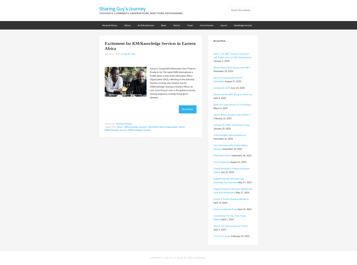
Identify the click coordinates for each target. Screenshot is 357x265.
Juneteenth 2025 (222, 88)
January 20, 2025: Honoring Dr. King (231, 125)
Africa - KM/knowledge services (132, 127)
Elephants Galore (222, 155)
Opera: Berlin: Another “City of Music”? (232, 115)
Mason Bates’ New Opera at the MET (232, 67)
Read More (187, 109)
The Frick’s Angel (222, 236)
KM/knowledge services (139, 130)
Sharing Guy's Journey (122, 8)
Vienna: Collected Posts (225, 209)
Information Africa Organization (163, 127)
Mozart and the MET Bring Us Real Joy (233, 94)
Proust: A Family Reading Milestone (231, 199)
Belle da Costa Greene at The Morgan (232, 105)
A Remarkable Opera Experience (230, 135)
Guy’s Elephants (222, 162)
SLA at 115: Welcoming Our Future (231, 226)
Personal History (124, 124)
